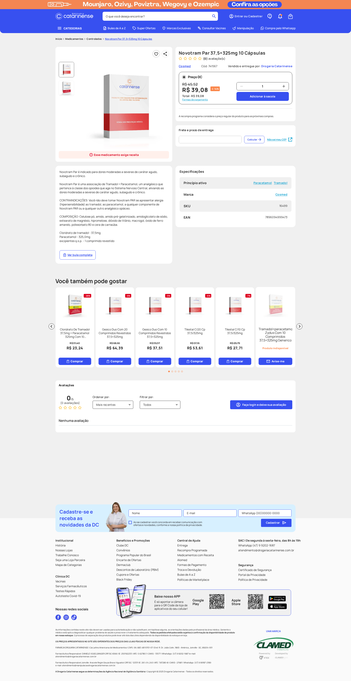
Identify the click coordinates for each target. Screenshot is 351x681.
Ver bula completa (79, 255)
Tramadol (280, 183)
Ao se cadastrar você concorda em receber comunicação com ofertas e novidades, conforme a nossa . (168, 524)
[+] (284, 86)
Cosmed (281, 194)
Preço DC (195, 77)
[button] (245, 16)
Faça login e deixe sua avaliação (264, 405)
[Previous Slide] (52, 326)
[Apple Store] (277, 606)
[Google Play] (277, 598)
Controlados (94, 39)
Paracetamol (263, 183)
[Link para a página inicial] (58, 39)
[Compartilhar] (165, 53)
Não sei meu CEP (277, 139)
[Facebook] (58, 617)
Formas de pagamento (195, 99)
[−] (241, 86)
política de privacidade (189, 525)
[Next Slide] (299, 326)
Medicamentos (74, 39)
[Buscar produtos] (214, 16)
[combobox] (160, 16)
